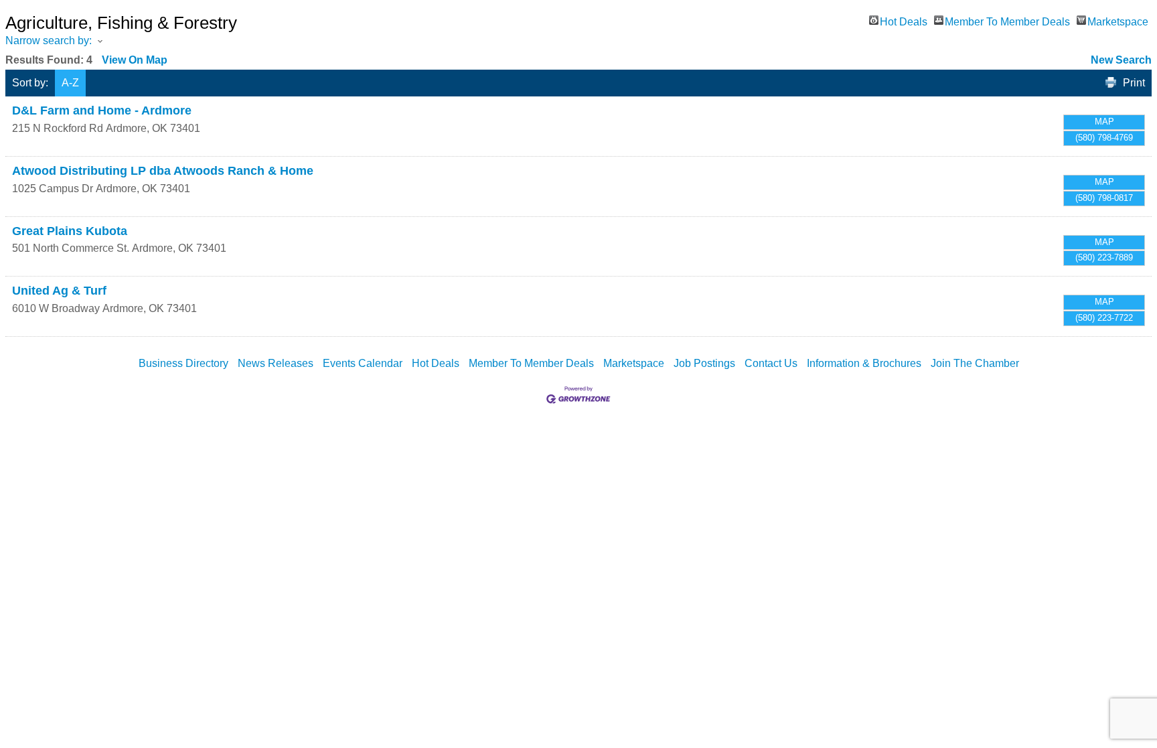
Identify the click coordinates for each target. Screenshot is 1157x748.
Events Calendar (362, 363)
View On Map (134, 60)
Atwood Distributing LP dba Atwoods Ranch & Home (162, 170)
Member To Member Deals (1007, 20)
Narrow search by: (48, 40)
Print (1134, 82)
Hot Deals (903, 20)
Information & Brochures (864, 363)
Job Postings (704, 363)
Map (1104, 122)
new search (1121, 60)
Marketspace (1117, 20)
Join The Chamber (975, 363)
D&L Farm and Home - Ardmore (101, 110)
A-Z (70, 82)
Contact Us (771, 363)
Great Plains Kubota (69, 231)
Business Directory (183, 363)
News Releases (275, 363)
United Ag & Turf (59, 290)
